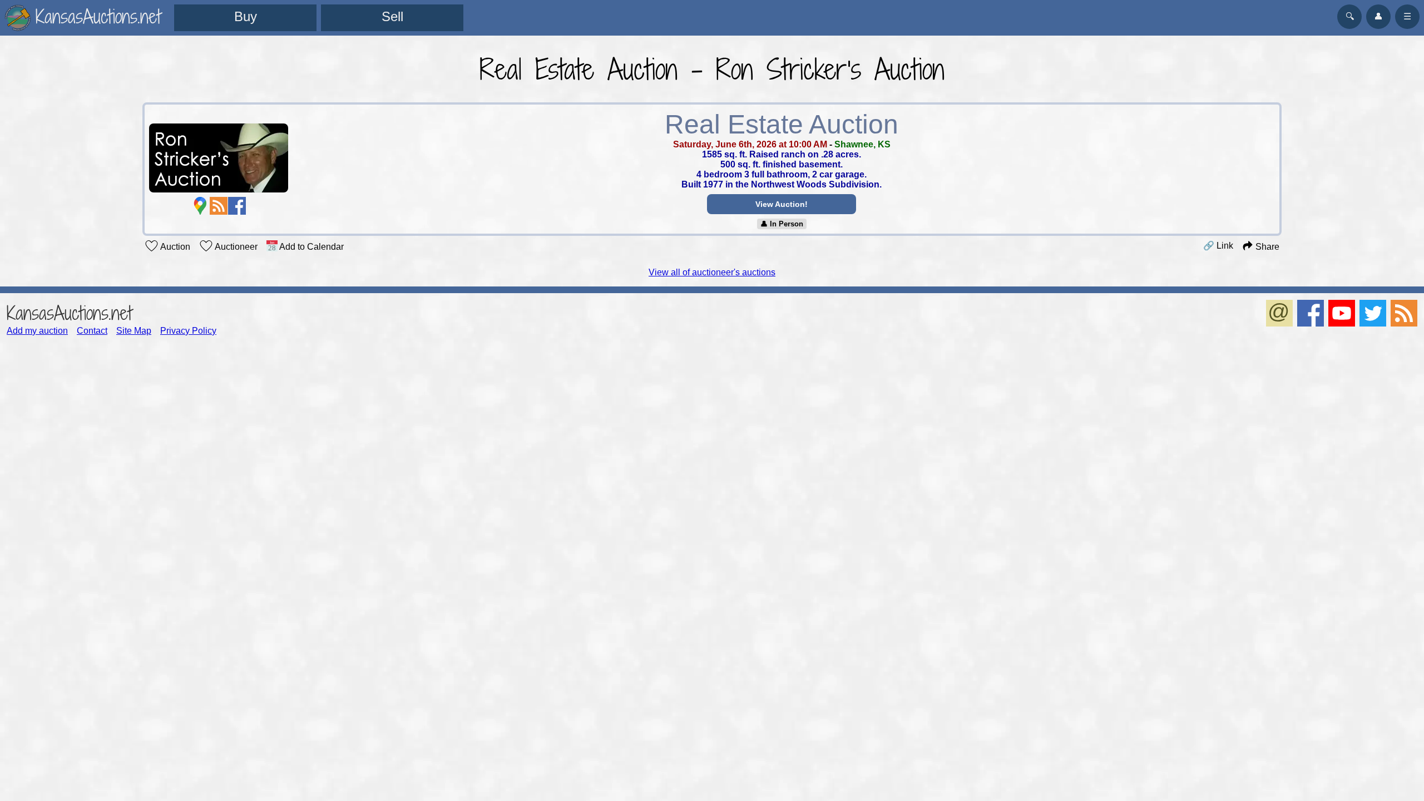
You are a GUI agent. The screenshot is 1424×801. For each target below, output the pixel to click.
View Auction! (781, 204)
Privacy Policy (188, 330)
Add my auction (37, 330)
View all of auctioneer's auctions (712, 272)
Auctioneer (235, 246)
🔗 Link (1218, 245)
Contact (92, 330)
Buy (245, 16)
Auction (174, 246)
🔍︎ (1350, 16)
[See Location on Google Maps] (200, 206)
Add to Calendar (311, 246)
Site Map (133, 330)
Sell (392, 16)
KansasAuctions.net (69, 313)
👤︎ (1378, 16)
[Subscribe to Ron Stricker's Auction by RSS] (219, 206)
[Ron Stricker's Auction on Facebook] (237, 206)
